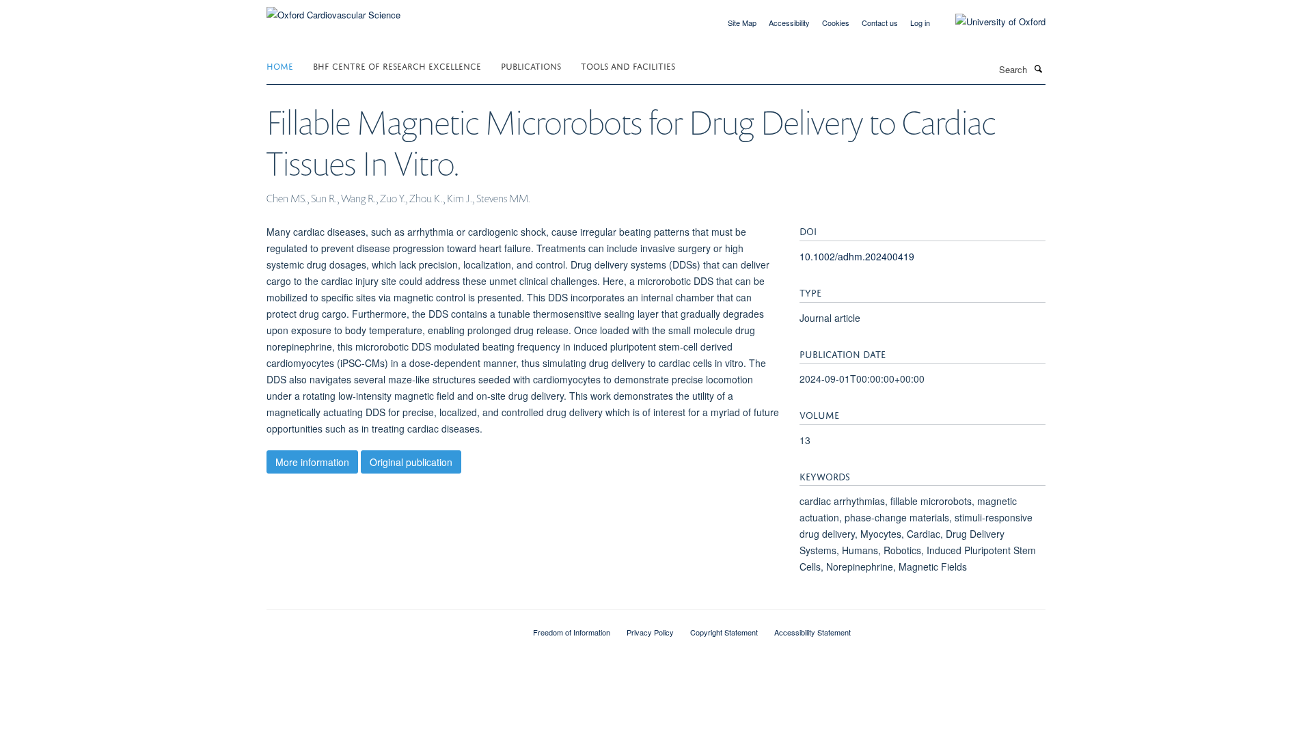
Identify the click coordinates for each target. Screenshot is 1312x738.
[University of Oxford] (990, 22)
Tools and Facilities (628, 65)
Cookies (835, 22)
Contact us (880, 22)
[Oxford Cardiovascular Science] (333, 9)
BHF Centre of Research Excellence (397, 65)
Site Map (742, 22)
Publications (531, 65)
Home (279, 65)
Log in (920, 22)
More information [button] (312, 462)
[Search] (1038, 68)
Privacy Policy (650, 632)
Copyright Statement (724, 632)
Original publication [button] (411, 462)
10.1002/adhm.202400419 (857, 256)
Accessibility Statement (812, 632)
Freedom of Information (571, 632)
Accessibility (789, 22)
